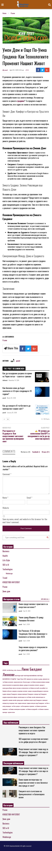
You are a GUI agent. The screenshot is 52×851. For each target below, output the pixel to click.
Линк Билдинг (31, 669)
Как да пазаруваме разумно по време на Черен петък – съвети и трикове (17, 375)
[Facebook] (38, 70)
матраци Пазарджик (11, 694)
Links (15, 670)
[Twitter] (42, 70)
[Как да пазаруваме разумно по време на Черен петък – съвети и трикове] (42, 377)
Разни (5, 340)
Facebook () (36, 452)
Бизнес (19, 670)
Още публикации (11, 722)
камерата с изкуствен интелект (19, 691)
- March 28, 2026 (11, 398)
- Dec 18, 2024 (26, 611)
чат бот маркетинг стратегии (27, 706)
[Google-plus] (47, 70)
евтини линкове (16, 688)
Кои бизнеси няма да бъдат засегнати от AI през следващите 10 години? (17, 391)
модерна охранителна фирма (10, 697)
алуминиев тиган (18, 682)
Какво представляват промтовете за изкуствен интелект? (33, 606)
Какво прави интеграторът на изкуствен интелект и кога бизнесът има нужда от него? (33, 782)
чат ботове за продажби (31, 709)
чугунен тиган (11, 712)
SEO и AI (6, 564)
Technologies (8, 569)
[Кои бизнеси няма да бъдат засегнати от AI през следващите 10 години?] (42, 392)
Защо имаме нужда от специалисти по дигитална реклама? (33, 649)
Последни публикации (13, 763)
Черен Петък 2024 (21, 679)
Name (5, 497)
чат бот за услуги (16, 706)
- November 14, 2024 (13, 380)
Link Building (10, 670)
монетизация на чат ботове (24, 697)
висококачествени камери (42, 682)
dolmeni (5, 380)
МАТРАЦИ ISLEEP (19, 676)
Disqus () (45, 452)
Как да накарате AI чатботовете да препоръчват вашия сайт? (16, 407)
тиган (16, 703)
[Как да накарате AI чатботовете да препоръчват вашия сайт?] (42, 409)
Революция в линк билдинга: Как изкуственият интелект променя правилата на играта (32, 730)
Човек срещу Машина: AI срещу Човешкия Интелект (31, 619)
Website (6, 507)
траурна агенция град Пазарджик (35, 703)
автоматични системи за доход (34, 679)
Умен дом (6, 591)
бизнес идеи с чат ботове (29, 682)
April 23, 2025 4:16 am (17, 70)
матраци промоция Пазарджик (26, 694)
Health (5, 555)
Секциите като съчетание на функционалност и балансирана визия (31, 794)
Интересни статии (11, 599)
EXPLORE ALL (45, 599)
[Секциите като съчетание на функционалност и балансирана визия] (10, 794)
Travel (5, 577)
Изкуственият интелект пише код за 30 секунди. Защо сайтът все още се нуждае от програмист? (33, 752)
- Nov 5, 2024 (26, 624)
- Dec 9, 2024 (26, 641)
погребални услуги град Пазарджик (32, 700)
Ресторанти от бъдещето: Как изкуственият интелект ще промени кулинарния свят (13, 436)
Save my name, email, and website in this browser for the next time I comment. (25, 521)
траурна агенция (22, 703)
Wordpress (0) (26, 452)
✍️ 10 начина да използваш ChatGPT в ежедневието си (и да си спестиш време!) (38, 435)
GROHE (4, 670)
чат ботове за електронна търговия (16, 709)
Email (29, 497)
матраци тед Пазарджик (40, 694)
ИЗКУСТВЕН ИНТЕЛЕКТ (11, 582)
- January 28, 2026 (11, 413)
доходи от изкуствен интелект (31, 685)
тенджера (11, 703)
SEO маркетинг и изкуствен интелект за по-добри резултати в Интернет (33, 740)
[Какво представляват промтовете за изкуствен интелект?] (10, 608)
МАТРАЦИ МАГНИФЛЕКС (30, 676)
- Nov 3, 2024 (26, 654)
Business (6, 551)
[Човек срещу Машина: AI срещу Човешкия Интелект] (10, 621)
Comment (7, 474)
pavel (6, 70)
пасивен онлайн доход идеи (15, 700)
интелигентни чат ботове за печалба (30, 688)
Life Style (6, 560)
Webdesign (9, 573)
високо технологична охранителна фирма (13, 685)
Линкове (9, 674)
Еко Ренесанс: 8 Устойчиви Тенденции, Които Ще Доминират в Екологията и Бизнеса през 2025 (33, 633)
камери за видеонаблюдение (35, 691)
